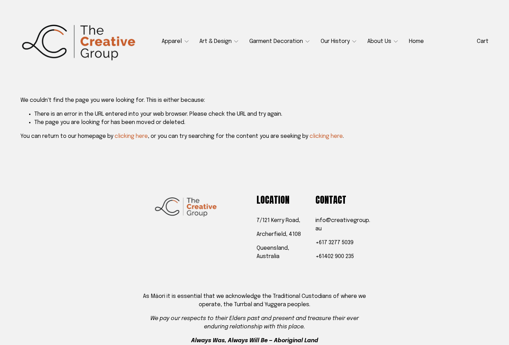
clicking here (131, 136)
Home (416, 41)
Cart (483, 41)
